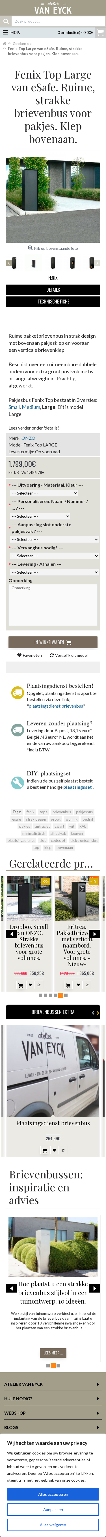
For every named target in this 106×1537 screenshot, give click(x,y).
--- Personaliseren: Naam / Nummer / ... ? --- (50, 504)
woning (71, 819)
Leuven (77, 833)
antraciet (42, 826)
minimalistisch (33, 833)
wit (71, 826)
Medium (31, 407)
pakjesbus (84, 812)
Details (53, 289)
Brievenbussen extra (53, 1011)
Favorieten (32, 655)
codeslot (58, 840)
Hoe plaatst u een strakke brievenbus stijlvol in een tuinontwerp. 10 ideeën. (53, 1293)
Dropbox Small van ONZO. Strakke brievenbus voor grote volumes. (29, 942)
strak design (36, 819)
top (36, 847)
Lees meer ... (53, 1353)
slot (43, 840)
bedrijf (88, 819)
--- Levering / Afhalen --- (37, 564)
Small (14, 407)
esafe (16, 819)
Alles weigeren (53, 1524)
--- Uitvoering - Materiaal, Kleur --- (47, 484)
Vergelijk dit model (71, 655)
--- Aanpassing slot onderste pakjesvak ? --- (41, 528)
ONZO (28, 438)
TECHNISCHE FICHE (53, 301)
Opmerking (20, 580)
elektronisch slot (84, 840)
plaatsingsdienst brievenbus (56, 705)
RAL (82, 826)
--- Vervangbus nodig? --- (38, 547)
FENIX (53, 277)
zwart (59, 826)
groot (55, 819)
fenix (30, 812)
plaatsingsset (77, 787)
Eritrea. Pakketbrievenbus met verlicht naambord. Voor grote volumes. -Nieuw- (78, 945)
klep (47, 847)
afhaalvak (58, 833)
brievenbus (62, 812)
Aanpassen (53, 1509)
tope (43, 812)
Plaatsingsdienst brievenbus (53, 1123)
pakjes (24, 826)
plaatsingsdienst (21, 840)
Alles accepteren (53, 1494)
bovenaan (65, 847)
